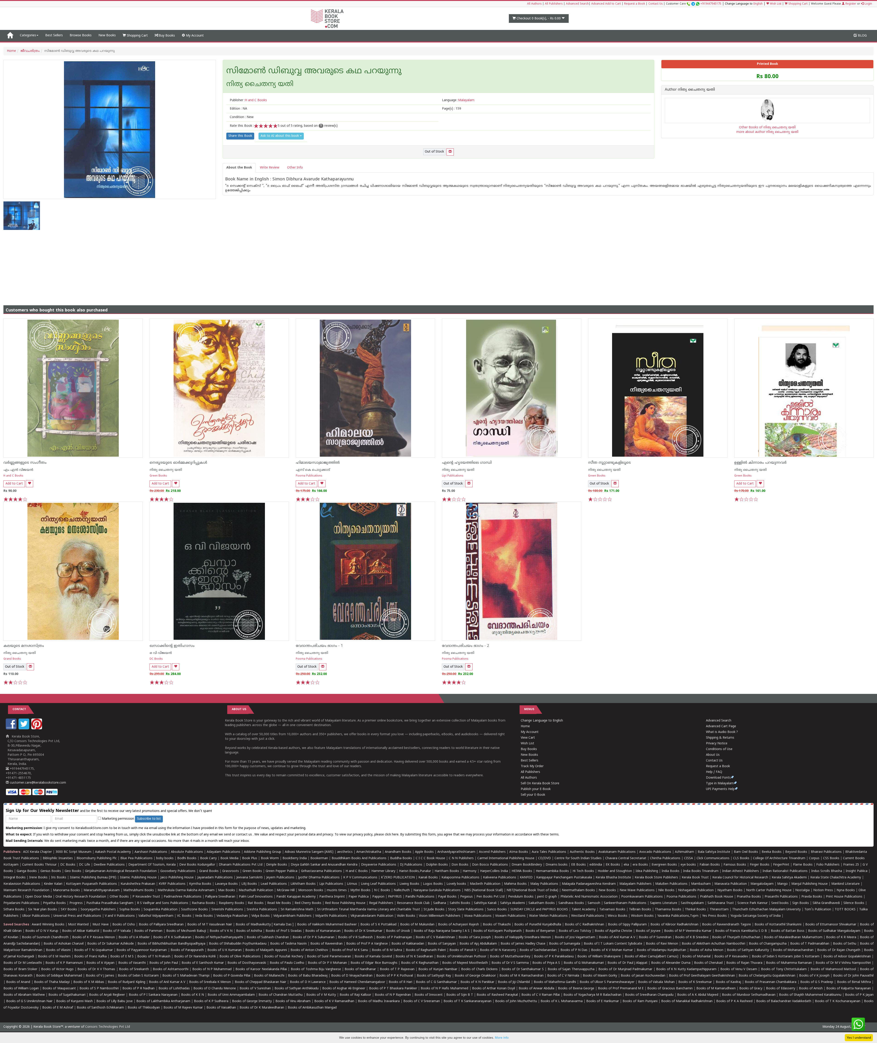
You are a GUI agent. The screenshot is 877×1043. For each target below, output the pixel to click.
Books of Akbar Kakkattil (80, 931)
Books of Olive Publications (240, 957)
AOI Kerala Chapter (37, 852)
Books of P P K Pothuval (394, 976)
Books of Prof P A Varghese (367, 944)
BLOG (862, 36)
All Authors (534, 4)
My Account (194, 36)
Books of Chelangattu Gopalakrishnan (767, 976)
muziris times (337, 890)
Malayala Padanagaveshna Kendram (589, 884)
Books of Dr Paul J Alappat (627, 963)
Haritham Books (447, 871)
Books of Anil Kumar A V (617, 937)
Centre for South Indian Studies (578, 858)
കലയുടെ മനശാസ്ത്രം (23, 646)
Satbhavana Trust (721, 903)
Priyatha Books (54, 903)
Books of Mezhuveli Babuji (186, 931)
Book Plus (249, 858)
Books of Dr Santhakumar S (523, 969)
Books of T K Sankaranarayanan (467, 1001)
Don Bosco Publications (490, 865)
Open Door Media (38, 897)
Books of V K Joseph (814, 976)
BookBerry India (295, 858)
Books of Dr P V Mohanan (327, 963)
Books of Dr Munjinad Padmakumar (625, 969)
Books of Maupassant (59, 988)
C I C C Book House (430, 858)
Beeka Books (772, 852)
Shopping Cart (797, 4)
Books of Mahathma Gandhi (555, 982)
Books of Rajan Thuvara (744, 963)
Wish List (775, 4)
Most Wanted (78, 925)
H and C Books (13, 476)
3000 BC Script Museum (73, 852)
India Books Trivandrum (701, 871)
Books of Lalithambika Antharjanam (163, 1001)
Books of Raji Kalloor (355, 995)
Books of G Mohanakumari (584, 963)
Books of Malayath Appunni (266, 950)
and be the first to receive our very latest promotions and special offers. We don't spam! (109, 811)
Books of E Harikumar (602, 1001)
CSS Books (831, 858)
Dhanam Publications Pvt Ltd (240, 865)
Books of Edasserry (780, 988)
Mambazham (701, 884)
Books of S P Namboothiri (99, 988)
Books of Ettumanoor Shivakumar (830, 925)
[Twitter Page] (24, 728)
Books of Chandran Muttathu (281, 995)
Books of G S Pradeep (816, 982)
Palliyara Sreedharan (220, 897)
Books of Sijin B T (459, 995)
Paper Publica (359, 897)
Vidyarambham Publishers (292, 916)
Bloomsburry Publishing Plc (97, 858)
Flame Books (803, 865)
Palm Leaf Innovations (256, 897)
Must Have (100, 925)
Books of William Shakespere (599, 957)
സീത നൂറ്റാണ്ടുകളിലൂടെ (609, 463)
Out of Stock (434, 152)
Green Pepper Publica (281, 871)
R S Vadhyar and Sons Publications (162, 903)
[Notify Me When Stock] (450, 151)
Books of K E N (192, 995)
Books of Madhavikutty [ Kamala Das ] (264, 925)
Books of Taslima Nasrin (288, 944)
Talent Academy (584, 909)
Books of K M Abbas (88, 982)
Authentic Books (582, 852)
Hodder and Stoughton (615, 871)
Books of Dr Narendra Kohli (195, 957)
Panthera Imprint (332, 897)
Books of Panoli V (462, 950)
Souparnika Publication (160, 909)
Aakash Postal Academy (113, 852)
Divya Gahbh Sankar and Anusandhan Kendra (324, 865)
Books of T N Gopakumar (93, 950)
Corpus (814, 858)
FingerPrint (781, 865)
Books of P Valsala (117, 931)
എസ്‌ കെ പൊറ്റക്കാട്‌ (313, 470)
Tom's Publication (817, 909)
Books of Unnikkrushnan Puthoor (461, 957)
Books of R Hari (400, 982)
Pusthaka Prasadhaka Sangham (109, 903)
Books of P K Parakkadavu (554, 957)
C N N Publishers (461, 858)
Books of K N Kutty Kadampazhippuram (686, 969)
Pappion (378, 897)
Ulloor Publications (36, 916)
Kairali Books (428, 878)
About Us (713, 755)
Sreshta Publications (262, 909)
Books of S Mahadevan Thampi (185, 976)
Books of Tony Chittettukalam (784, 969)
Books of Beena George (576, 988)
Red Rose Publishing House (345, 903)
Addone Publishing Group (262, 852)
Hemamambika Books (552, 871)
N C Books (382, 890)
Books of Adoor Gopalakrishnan (847, 957)
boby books (165, 858)
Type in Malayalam (720, 783)
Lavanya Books (226, 884)
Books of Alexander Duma (670, 963)
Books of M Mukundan (417, 925)
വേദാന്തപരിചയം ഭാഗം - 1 (319, 646)
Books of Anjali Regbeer (107, 995)
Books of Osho (123, 925)
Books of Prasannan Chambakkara (770, 982)
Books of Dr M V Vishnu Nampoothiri (843, 963)
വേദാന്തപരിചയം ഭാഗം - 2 (465, 646)
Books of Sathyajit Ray (434, 976)
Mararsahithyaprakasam (102, 890)
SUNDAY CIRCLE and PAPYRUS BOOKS (539, 909)
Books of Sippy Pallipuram (627, 925)
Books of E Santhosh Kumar (203, 963)
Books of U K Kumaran (224, 950)
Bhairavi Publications (826, 852)
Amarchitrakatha (368, 852)
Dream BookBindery (527, 865)
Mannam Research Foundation (26, 890)
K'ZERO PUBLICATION (398, 878)
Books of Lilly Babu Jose (114, 1001)
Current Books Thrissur (39, 865)
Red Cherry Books (308, 903)
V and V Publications (120, 916)
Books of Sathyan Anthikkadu (297, 988)
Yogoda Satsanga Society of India (755, 916)
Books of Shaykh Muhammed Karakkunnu (810, 995)
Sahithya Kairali (485, 903)
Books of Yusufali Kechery (283, 957)
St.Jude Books (434, 909)
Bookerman (319, 858)
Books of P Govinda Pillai (231, 976)
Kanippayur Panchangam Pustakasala (564, 878)
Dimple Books (276, 865)
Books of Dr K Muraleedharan (262, 1008)
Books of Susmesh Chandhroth (45, 937)
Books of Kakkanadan (407, 944)
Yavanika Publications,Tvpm (677, 916)
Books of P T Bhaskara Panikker (393, 988)
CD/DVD (544, 858)
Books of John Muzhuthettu (516, 1001)
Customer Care (693, 4)
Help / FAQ (714, 772)
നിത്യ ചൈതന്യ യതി (166, 470)
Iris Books (58, 878)
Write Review (269, 168)
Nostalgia (802, 890)
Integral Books (14, 878)
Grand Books (12, 659)
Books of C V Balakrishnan (435, 937)
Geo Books (73, 871)
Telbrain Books (640, 909)
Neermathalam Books (578, 890)
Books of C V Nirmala (563, 976)
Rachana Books (203, 903)
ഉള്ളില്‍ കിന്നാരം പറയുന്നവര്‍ (760, 463)
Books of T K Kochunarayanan (837, 1001)
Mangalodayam (762, 884)
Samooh (594, 903)
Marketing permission (117, 819)
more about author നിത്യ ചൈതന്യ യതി (767, 132)
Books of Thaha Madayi (52, 982)
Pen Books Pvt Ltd (490, 897)
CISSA (688, 858)
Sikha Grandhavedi (826, 903)
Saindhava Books (571, 903)
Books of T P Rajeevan (397, 969)
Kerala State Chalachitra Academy (835, 878)
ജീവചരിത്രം (30, 51)
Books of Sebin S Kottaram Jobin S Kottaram (785, 957)
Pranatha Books (749, 897)
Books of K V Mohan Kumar (612, 950)
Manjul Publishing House (809, 884)
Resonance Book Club (413, 903)
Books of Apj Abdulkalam (478, 944)
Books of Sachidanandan (538, 950)
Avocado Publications (655, 852)
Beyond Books (796, 852)
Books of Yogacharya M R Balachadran (592, 995)
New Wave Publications (637, 890)
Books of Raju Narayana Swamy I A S (442, 931)
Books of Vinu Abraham (293, 1001)
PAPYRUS (395, 897)
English (758, 4)
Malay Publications (544, 884)
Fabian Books (710, 865)
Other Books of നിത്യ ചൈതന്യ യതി (767, 127)
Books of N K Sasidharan (414, 957)
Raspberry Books (231, 903)
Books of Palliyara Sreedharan (161, 925)
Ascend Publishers (492, 852)
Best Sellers (54, 35)
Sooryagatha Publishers (98, 909)
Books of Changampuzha (768, 944)
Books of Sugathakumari (66, 995)
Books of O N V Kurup (41, 931)
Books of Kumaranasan (323, 931)
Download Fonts (718, 778)
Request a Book (634, 4)
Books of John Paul (163, 963)
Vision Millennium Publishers (439, 916)
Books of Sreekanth (134, 969)
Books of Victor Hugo (57, 969)
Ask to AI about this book (280, 136)
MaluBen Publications (671, 884)
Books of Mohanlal (696, 957)
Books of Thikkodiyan (144, 1008)
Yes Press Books (714, 916)
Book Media (229, 858)
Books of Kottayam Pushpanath (497, 931)
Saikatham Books (541, 903)
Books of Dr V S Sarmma (510, 963)
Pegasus (466, 897)
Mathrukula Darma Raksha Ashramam (186, 890)
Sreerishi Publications (227, 909)
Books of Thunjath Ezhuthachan (736, 937)
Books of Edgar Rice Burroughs (374, 963)
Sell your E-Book (533, 795)
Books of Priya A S (546, 963)
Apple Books (424, 852)
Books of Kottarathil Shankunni (778, 925)
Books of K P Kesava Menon (93, 937)
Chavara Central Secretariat (625, 858)
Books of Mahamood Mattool (833, 969)
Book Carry (208, 858)
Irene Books (38, 878)
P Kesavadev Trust (146, 897)
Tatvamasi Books (612, 909)
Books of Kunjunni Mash (74, 1001)
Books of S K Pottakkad (378, 925)
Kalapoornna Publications (460, 878)
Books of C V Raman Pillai (540, 995)
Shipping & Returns (720, 738)
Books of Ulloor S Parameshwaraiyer (607, 982)
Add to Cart (14, 484)
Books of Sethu (844, 944)
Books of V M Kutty (321, 995)
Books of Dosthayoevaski (246, 963)
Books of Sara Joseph (475, 937)
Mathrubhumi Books (138, 890)
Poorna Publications (309, 476)
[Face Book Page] (12, 728)
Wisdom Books (642, 916)
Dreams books (557, 865)
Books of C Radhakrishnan (584, 925)
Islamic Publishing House (138, 878)
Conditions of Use (719, 749)
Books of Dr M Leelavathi (22, 963)
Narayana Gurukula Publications (437, 890)
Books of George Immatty (252, 1001)
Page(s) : (451, 109)
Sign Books (800, 903)
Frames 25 (851, 865)
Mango (782, 884)
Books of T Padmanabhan (809, 944)
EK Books (613, 865)
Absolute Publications (187, 852)
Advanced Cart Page (721, 726)
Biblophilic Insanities (58, 858)
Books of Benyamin (540, 931)
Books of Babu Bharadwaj (307, 976)
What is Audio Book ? (722, 732)
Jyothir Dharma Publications (319, 878)
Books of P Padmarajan (394, 937)
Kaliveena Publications (499, 878)
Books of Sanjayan (442, 944)
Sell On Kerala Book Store (540, 783)
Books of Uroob (398, 931)
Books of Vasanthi (132, 963)
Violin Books (406, 916)
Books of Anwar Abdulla (536, 988)
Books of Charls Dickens (479, 969)
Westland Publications (588, 916)
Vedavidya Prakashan (232, 916)
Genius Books (50, 871)
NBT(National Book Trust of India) (532, 890)
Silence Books (853, 903)
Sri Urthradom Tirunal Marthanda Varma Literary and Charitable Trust (368, 909)
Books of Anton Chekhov (309, 950)
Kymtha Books (200, 884)
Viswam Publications (510, 916)
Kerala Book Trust (695, 878)
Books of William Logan (21, 988)
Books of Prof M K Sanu (350, 950)
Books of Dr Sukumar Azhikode (110, 944)
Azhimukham (684, 852)
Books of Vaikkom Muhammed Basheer (327, 925)
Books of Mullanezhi (269, 976)
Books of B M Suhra (387, 950)
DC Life (84, 865)
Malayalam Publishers (635, 884)
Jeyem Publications (280, 878)
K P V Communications (360, 878)
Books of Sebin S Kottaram (138, 976)
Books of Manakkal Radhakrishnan (687, 1001)
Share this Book (240, 136)
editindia (595, 865)
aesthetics (345, 852)
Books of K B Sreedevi (691, 937)
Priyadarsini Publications (21, 903)
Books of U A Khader (134, 937)
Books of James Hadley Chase (523, 944)
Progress (76, 903)
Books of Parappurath (187, 950)
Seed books (780, 903)
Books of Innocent (429, 995)
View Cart (528, 738)
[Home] (9, 35)
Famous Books (735, 865)
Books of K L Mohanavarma (562, 1001)
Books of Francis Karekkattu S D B (741, 931)
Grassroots (230, 871)
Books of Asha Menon (706, 950)
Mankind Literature (845, 884)
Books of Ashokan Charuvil (64, 944)
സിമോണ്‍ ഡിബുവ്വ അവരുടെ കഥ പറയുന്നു (314, 71)
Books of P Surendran (655, 937)
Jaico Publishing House (177, 878)
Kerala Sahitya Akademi (789, 878)
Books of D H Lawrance (308, 982)
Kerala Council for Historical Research (740, 878)
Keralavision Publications (21, 884)
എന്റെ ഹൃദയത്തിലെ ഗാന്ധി (467, 463)
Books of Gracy (750, 988)
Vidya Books (260, 916)
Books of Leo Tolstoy (575, 931)
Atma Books (518, 852)
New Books (107, 35)
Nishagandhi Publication (696, 890)
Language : (458, 100)
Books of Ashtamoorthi (170, 969)
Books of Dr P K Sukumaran (313, 937)
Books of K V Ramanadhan (334, 1001)
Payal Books (447, 897)
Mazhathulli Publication (256, 890)
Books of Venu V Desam (738, 969)
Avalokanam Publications (617, 852)
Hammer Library (383, 871)
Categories (28, 35)
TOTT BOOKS (845, 909)
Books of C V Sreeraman (421, 1001)
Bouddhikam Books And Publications (359, 858)
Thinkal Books (695, 909)
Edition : (238, 109)
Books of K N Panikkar (477, 982)
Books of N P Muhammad (212, 969)
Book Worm (270, 858)
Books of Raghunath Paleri (426, 950)
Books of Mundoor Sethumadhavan (748, 995)
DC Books (156, 659)
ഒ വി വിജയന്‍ (161, 653)
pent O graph (547, 897)
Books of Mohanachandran (793, 950)
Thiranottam (719, 909)
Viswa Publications (477, 916)
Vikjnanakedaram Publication (372, 916)
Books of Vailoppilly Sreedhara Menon (522, 937)
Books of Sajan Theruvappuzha (571, 969)
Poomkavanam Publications (642, 897)
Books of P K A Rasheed (734, 1001)
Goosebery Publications (177, 871)
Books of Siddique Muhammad (59, 976)
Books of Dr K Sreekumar (363, 931)
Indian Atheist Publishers (740, 871)
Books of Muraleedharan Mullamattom (793, 937)
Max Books (226, 890)
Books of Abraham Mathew (24, 995)
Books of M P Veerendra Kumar (687, 931)
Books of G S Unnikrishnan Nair (29, 1001)
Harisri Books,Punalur (415, 871)
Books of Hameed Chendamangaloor (357, 982)
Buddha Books (401, 858)
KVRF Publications (172, 884)
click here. (392, 835)
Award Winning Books (48, 925)
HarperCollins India (494, 871)
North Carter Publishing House (769, 890)
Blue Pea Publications (136, 858)
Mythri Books (360, 890)
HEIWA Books (522, 871)
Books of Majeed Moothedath (465, 963)
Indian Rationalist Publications (785, 871)
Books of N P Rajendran (393, 995)
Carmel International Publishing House (505, 858)
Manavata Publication (730, 884)
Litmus (352, 884)
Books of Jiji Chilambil (514, 982)
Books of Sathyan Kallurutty (748, 950)
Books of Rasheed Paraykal (497, 995)
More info (502, 1037)
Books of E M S (122, 957)
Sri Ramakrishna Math (297, 909)
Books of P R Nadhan (138, 988)
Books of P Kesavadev (731, 957)
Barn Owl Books (746, 852)
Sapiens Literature (663, 903)
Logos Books (433, 884)
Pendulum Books (521, 897)
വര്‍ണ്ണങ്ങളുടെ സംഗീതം (25, 463)
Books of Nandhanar (360, 969)
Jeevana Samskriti (249, 878)
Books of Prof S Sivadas (283, 931)
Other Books (119, 897)
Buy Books (166, 36)
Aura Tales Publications (549, 852)
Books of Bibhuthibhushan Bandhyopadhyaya (171, 944)
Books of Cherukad (708, 963)
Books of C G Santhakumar (436, 982)
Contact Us (655, 4)
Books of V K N (221, 931)
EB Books (578, 865)
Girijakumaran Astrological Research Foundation (121, 871)
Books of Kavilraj (728, 982)
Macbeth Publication (485, 884)
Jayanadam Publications (215, 878)
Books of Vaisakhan (221, 1008)
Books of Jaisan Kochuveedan (643, 976)
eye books (688, 865)
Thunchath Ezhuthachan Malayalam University (766, 909)
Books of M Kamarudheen (716, 988)
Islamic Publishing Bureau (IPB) (93, 878)
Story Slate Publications (465, 909)
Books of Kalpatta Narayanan (848, 988)
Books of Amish (811, 988)
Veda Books (204, 916)
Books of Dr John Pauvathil (853, 976)
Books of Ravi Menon (662, 944)
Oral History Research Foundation (80, 897)
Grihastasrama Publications (321, 871)
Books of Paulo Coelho (287, 963)
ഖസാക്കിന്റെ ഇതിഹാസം (172, 646)
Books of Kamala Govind (373, 957)
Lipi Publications (452, 476)
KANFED (526, 878)
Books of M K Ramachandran (521, 976)
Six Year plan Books (42, 909)
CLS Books (741, 858)
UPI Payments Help (720, 789)
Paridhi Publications (419, 897)
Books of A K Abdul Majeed (697, 995)
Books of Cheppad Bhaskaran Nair (260, 982)
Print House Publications (844, 897)
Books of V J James (100, 976)
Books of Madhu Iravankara (378, 1001)
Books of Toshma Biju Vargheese (316, 969)
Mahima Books (515, 884)
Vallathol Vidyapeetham (155, 916)
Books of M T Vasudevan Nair (209, 925)
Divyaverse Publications (378, 865)
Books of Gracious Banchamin (669, 988)
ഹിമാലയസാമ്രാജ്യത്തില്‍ (318, 463)
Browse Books (81, 35)
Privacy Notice (716, 743)
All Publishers (554, 4)
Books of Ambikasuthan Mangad (312, 1008)
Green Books (158, 476)
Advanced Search (577, 4)
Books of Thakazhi (497, 925)
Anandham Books (398, 852)
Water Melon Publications (548, 916)
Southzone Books (194, 909)
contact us (244, 835)
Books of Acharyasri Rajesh (458, 925)
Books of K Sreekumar (695, 982)
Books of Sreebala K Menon (210, 982)
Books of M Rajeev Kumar (183, 1008)
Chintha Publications (665, 858)
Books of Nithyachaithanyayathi (219, 937)
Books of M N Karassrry (498, 950)
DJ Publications (411, 865)
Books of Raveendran (326, 944)
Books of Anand (18, 982)
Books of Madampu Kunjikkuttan (661, 950)
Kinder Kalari (53, 884)
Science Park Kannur (752, 903)
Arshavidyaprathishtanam (456, 852)
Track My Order (532, 766)
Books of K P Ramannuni (64, 963)
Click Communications (713, 858)
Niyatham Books (729, 890)
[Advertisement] (438, 264)
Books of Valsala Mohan (656, 982)
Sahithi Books (460, 903)
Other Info (295, 168)
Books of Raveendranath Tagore (726, 925)
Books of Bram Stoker (20, 969)
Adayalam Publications (223, 852)
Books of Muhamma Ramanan (789, 963)
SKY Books (69, 909)
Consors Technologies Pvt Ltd (107, 1027)
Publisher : (248, 100)
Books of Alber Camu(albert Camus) (652, 957)
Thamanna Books (668, 909)
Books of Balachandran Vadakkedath (783, 1001)
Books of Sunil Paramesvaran (329, 957)
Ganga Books (27, 871)
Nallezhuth (402, 890)
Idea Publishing (647, 871)
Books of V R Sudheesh (355, 937)
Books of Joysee (648, 931)
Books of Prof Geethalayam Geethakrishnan (702, 976)
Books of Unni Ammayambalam (231, 995)
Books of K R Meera (841, 937)
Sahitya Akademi (512, 903)
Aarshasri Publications (151, 852)
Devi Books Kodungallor (197, 865)
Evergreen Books (664, 865)
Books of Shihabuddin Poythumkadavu (238, 944)
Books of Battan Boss (787, 931)
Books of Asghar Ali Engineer (343, 988)
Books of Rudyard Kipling (126, 982)
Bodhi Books (186, 858)
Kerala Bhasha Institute (613, 878)
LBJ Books (249, 884)
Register (850, 4)
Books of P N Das (574, 950)
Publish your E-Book (536, 789)
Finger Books (759, 865)
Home (11, 51)
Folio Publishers (828, 865)
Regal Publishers (381, 903)
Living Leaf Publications (378, 884)
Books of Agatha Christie (613, 931)
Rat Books (256, 903)
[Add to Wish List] (29, 483)
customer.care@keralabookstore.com (37, 783)
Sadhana (439, 903)
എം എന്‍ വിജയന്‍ (18, 470)
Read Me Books (279, 903)
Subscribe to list (149, 819)
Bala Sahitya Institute (714, 852)
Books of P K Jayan (859, 995)
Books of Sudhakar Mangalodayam (834, 931)
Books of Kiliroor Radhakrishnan (674, 925)
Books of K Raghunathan (419, 963)
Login (868, 4)
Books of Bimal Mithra (854, 982)
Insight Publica (856, 871)
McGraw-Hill (286, 890)
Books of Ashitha (249, 931)
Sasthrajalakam (692, 903)
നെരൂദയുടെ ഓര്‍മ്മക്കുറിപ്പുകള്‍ (178, 463)
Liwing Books (409, 884)
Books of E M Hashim (54, 957)
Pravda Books (811, 897)
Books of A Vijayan (100, 963)
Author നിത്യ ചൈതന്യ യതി (690, 90)
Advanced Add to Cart (606, 4)
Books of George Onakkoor (475, 976)
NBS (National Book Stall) (483, 890)
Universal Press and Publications (77, 916)
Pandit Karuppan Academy (296, 897)
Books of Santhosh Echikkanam (100, 1008)
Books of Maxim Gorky (600, 976)
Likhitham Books (303, 884)
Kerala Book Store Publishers (656, 878)
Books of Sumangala (564, 944)
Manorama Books (66, 890)
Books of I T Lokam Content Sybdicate (613, 944)
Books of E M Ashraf (57, 1008)
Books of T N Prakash (153, 957)
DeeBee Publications (109, 865)
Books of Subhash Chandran (268, 937)
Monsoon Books (310, 890)
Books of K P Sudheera (211, 1001)
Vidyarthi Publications (331, 916)
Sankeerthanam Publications (625, 903)
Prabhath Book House (716, 897)
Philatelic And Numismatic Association (589, 897)
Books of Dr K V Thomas (96, 969)
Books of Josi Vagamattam (575, 937)
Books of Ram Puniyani (640, 1001)
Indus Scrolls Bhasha (826, 871)
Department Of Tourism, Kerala (152, 865)
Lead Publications (274, 884)
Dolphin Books (437, 865)
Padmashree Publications (182, 897)
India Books (670, 871)
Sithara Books (13, 909)
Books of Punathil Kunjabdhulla (537, 925)
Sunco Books (497, 909)
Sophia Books (129, 909)
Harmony (469, 871)
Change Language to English (542, 721)
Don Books (460, 865)
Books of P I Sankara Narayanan (153, 995)
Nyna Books (846, 890)
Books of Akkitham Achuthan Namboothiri (713, 944)
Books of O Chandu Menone (214, 988)
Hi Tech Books (583, 871)
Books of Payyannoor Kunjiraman (141, 950)
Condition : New (242, 117)
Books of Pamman (148, 931)
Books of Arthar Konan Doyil (493, 988)
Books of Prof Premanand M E (621, 988)
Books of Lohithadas (174, 988)
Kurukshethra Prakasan (138, 884)
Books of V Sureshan (255, 988)
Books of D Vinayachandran (351, 976)
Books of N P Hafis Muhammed (444, 988)
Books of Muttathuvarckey (510, 957)
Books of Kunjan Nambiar (437, 969)
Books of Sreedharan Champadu (649, 995)
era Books (640, 865)
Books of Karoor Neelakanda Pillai (261, 969)
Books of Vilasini (58, 950)
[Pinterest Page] (37, 728)
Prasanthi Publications (781, 897)
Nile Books (666, 890)
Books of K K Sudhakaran (172, 937)
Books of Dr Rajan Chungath (838, 950)
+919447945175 (710, 4)
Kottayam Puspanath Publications (91, 884)
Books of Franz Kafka (90, 957)
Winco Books (617, 916)
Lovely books (456, 884)
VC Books (184, 916)
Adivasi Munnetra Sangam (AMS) (309, 852)
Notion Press (823, 890)
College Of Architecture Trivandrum (779, 858)
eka (626, 865)
